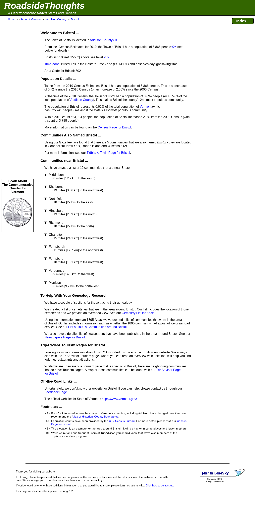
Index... (242, 21)
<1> (115, 40)
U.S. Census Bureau (122, 421)
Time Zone (52, 64)
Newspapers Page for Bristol (64, 337)
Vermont (145, 106)
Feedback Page (55, 392)
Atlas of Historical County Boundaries (95, 416)
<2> (174, 47)
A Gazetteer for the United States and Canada (42, 13)
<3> (106, 57)
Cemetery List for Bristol (138, 313)
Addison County (101, 40)
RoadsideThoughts (44, 6)
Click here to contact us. (160, 485)
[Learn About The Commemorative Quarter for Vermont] (18, 230)
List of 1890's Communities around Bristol (97, 327)
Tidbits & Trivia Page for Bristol (108, 152)
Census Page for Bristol (114, 127)
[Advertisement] (18, 100)
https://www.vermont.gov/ (119, 399)
